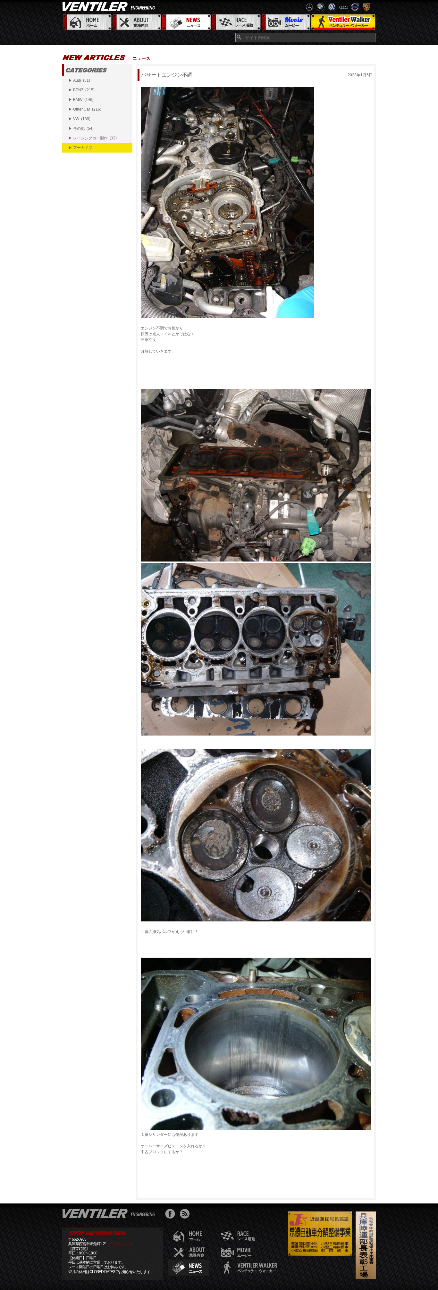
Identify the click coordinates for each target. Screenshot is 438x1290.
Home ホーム (87, 22)
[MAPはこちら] (120, 1244)
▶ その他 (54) (81, 128)
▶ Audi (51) (79, 80)
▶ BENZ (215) (81, 90)
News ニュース (186, 22)
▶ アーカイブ (80, 148)
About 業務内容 (136, 22)
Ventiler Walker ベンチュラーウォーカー (343, 22)
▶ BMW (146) (81, 99)
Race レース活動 (236, 22)
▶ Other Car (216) (84, 109)
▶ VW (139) (79, 119)
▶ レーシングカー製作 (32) (92, 138)
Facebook (171, 1214)
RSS (186, 1214)
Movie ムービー (285, 22)
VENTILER (110, 6)
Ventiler (110, 1213)
